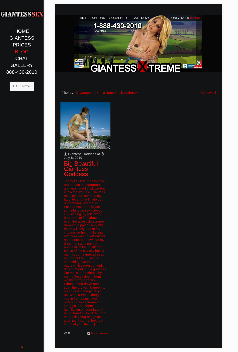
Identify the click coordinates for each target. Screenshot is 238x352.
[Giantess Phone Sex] (22, 14)
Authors (130, 93)
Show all (209, 93)
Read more (99, 333)
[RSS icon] (22, 347)
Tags (110, 93)
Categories (88, 93)
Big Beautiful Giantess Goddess (81, 168)
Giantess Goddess (82, 154)
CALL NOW (21, 86)
